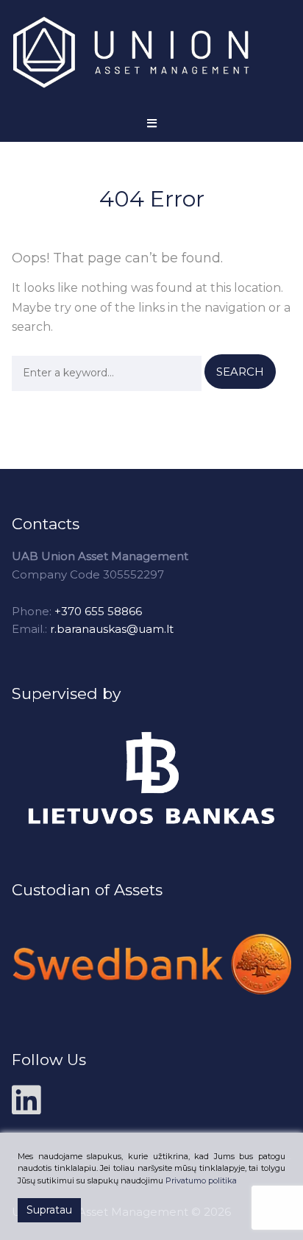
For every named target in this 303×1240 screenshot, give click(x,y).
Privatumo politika (201, 1180)
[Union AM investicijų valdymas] (144, 52)
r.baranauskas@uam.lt (112, 629)
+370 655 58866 (98, 611)
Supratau (49, 1209)
